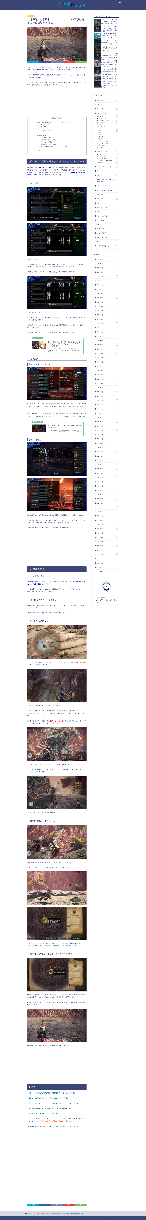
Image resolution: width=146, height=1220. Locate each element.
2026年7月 (106, 259)
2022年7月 (106, 430)
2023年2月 (106, 400)
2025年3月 (106, 319)
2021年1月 (106, 503)
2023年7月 (106, 379)
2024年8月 (106, 345)
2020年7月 (106, 529)
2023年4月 (106, 392)
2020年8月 (106, 524)
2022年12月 (106, 409)
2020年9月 (106, 520)
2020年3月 (106, 546)
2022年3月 (106, 443)
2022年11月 (106, 413)
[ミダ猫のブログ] (73, 8)
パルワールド (106, 194)
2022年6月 (106, 434)
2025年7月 (106, 302)
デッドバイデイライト (106, 216)
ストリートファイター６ (106, 166)
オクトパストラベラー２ (106, 186)
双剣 (107, 134)
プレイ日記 (107, 145)
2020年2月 (106, 550)
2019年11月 (106, 563)
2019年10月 (106, 567)
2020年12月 (106, 507)
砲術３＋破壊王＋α (48, 130)
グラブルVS (106, 220)
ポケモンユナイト (106, 207)
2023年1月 (106, 404)
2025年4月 (106, 315)
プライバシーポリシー (31, 1217)
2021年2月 (106, 499)
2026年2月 (106, 272)
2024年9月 (106, 340)
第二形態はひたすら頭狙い (48, 144)
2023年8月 (106, 374)
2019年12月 (106, 558)
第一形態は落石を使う (47, 142)
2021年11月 (106, 460)
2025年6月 (106, 306)
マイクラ (106, 203)
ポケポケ (106, 171)
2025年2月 (106, 323)
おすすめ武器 (45, 124)
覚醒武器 (107, 162)
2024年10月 (106, 336)
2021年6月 (106, 481)
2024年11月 (106, 332)
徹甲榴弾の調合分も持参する (49, 140)
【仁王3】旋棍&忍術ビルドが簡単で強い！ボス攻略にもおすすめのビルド (109, 35)
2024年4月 (106, 357)
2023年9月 (106, 370)
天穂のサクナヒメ (106, 199)
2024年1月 (106, 362)
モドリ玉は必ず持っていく (48, 137)
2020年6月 (106, 533)
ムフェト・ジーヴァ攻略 (107, 160)
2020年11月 (106, 511)
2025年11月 (106, 285)
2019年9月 (106, 571)
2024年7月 (106, 349)
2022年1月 (106, 451)
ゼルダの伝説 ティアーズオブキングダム (106, 180)
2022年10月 (106, 417)
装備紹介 (43, 127)
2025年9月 (106, 293)
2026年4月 (106, 268)
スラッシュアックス (107, 141)
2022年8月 (106, 426)
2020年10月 (106, 516)
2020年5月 (106, 537)
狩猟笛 (107, 139)
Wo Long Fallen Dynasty (106, 190)
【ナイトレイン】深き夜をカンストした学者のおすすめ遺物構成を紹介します (109, 69)
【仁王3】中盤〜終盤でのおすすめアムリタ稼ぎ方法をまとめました (109, 48)
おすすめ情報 (107, 158)
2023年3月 (106, 396)
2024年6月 (106, 353)
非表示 (59, 118)
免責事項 (41, 1217)
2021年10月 (106, 464)
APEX (106, 224)
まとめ (38, 150)
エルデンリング (106, 175)
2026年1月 (106, 276)
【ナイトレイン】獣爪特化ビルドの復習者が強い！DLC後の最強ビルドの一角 (109, 21)
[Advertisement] (57, 101)
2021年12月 (106, 456)
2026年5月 (106, 263)
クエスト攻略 (31, 16)
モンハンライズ (107, 113)
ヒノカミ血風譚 (106, 233)
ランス (107, 124)
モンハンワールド (107, 151)
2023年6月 (106, 383)
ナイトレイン (106, 100)
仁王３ (106, 104)
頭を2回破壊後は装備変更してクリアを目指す (54, 146)
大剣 (107, 130)
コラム (107, 147)
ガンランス (107, 136)
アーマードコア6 (106, 228)
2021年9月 (106, 469)
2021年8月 (106, 473)
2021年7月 (106, 477)
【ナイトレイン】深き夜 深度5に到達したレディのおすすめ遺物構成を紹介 (109, 42)
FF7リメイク (106, 241)
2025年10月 (106, 289)
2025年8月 (106, 298)
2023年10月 (106, 366)
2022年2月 (106, 447)
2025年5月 (106, 310)
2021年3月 (106, 494)
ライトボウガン (107, 122)
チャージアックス (107, 143)
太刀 (107, 132)
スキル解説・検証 (107, 120)
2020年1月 (106, 554)
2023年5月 (106, 387)
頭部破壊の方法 (41, 135)
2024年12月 (106, 327)
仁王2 (106, 211)
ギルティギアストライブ (106, 237)
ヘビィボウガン (107, 126)
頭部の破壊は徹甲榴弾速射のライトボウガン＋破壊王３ (53, 122)
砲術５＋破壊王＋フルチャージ (50, 129)
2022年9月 (106, 422)
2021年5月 (106, 486)
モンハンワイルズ (106, 109)
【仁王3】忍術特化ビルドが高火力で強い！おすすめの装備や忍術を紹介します (109, 76)
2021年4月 (106, 490)
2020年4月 (106, 541)
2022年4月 (106, 439)
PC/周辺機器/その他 (106, 246)
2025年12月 (106, 280)
